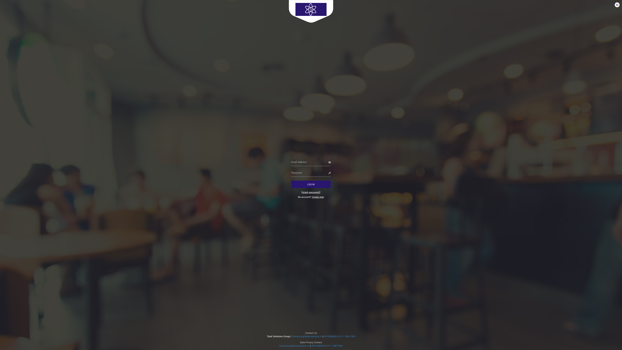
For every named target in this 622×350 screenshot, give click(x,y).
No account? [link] (311, 196)
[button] (311, 184)
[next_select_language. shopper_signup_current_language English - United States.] (617, 4)
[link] (310, 192)
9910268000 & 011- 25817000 (339, 336)
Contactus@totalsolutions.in (307, 336)
